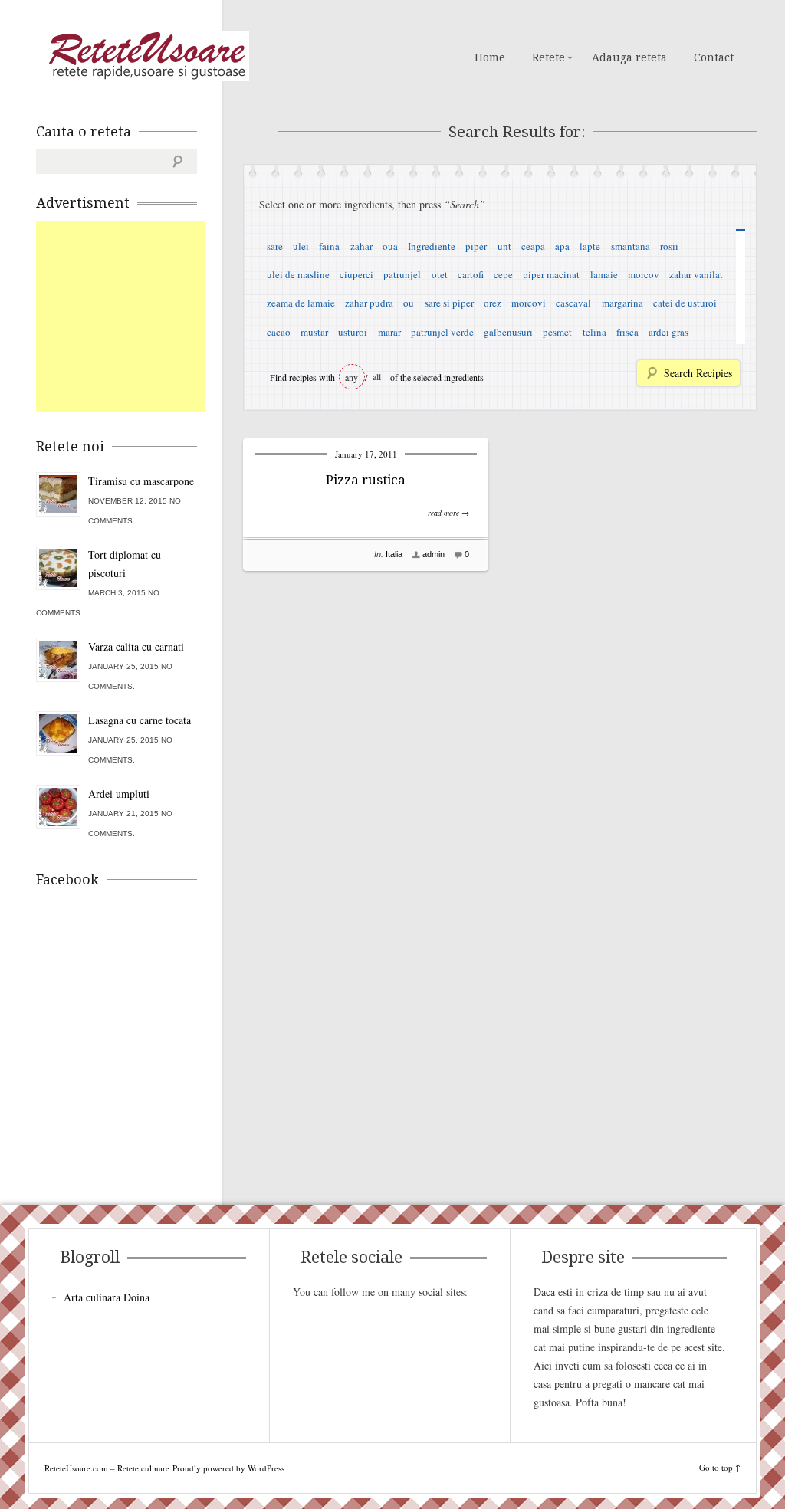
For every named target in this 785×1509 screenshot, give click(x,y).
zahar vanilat (696, 274)
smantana (630, 246)
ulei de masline (298, 274)
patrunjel (402, 274)
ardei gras (668, 332)
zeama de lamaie (301, 303)
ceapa (533, 246)
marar (389, 332)
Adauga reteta (629, 57)
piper (476, 246)
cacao (279, 332)
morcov (643, 274)
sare (275, 246)
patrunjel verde (442, 332)
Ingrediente (431, 246)
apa (562, 246)
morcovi (528, 303)
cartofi (471, 274)
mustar (314, 332)
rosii (669, 246)
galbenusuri (508, 332)
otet (440, 274)
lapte (590, 246)
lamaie (604, 274)
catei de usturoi (685, 303)
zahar (361, 246)
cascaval (573, 303)
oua (390, 246)
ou (408, 303)
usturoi (352, 332)
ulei (301, 246)
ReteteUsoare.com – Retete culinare (146, 56)
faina (329, 246)
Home (490, 57)
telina (594, 332)
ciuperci (356, 274)
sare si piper (449, 303)
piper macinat (551, 274)
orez (492, 303)
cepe (503, 274)
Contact (714, 57)
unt (504, 246)
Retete (548, 57)
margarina (622, 303)
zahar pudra (369, 303)
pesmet (557, 332)
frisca (627, 332)
